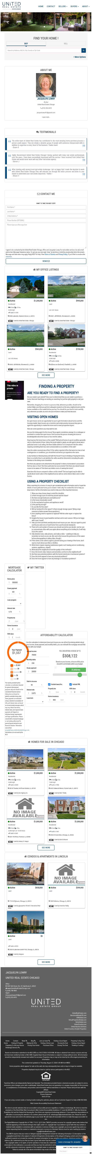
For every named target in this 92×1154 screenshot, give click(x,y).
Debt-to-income (32, 681)
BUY (26, 43)
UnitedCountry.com (80, 1024)
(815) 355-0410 (47, 108)
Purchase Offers (48, 1045)
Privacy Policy (63, 254)
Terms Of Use (46, 1096)
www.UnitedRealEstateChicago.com (18, 988)
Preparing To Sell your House (15, 1045)
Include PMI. (76, 684)
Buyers (74, 6)
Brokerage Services (12, 1047)
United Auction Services (78, 1027)
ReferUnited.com (81, 1022)
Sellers (62, 6)
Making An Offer (32, 1043)
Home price (11, 579)
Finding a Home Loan (47, 1043)
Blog (32, 1041)
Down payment (12, 588)
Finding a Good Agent (60, 1041)
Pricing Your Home (33, 1045)
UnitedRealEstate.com (79, 1013)
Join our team (43, 1041)
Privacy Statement (46, 1094)
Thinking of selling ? (78, 1045)
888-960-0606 (82, 1100)
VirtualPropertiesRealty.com (77, 1020)
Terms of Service (50, 254)
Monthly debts (31, 660)
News (24, 1041)
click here (9, 257)
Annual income (31, 651)
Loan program (11, 600)
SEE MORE (46, 375)
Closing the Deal (63, 1043)
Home (40, 6)
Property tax (11, 618)
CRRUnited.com (81, 1018)
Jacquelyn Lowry (46, 98)
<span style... (46, 117)
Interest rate (11, 608)
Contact (51, 6)
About (85, 6)
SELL (66, 43)
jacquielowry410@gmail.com (46, 113)
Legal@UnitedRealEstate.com (46, 1131)
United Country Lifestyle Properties (75, 1029)
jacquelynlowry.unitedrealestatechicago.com (17, 730)
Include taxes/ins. (56, 684)
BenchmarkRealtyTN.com (78, 1015)
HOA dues (10, 634)
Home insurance (12, 625)
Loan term (30, 698)
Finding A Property (17, 1043)
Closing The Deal (62, 1045)
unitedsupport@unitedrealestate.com (62, 1114)
